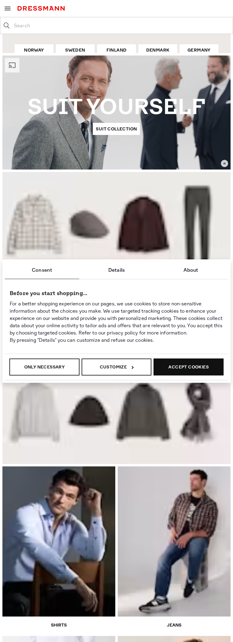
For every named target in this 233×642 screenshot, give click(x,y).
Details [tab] (116, 270)
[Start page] (42, 8)
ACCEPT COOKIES (188, 367)
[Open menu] (7, 8)
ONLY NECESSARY (44, 367)
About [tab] (191, 270)
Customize (113, 367)
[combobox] (121, 25)
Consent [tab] (42, 270)
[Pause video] (224, 163)
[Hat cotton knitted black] (89, 411)
